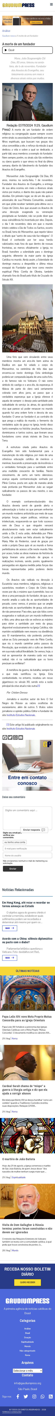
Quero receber (27, 1282)
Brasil (27, 1333)
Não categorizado (27, 1351)
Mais (7, 928)
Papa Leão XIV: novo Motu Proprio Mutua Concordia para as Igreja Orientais (27, 1018)
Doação (27, 1337)
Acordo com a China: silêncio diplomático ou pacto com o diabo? (27, 940)
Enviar (13, 868)
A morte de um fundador (18, 44)
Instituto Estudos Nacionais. (21, 715)
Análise (6, 31)
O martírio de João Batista (18, 1159)
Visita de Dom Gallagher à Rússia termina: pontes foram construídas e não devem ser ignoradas (27, 1228)
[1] (38, 686)
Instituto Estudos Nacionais (21, 728)
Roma (14, 1038)
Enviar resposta (31, 829)
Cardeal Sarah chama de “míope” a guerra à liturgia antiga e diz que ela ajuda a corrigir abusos (24, 1089)
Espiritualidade (19, 1177)
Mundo (15, 1250)
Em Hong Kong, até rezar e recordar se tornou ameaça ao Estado (26, 904)
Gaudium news (8, 36)
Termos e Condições (11, 1412)
